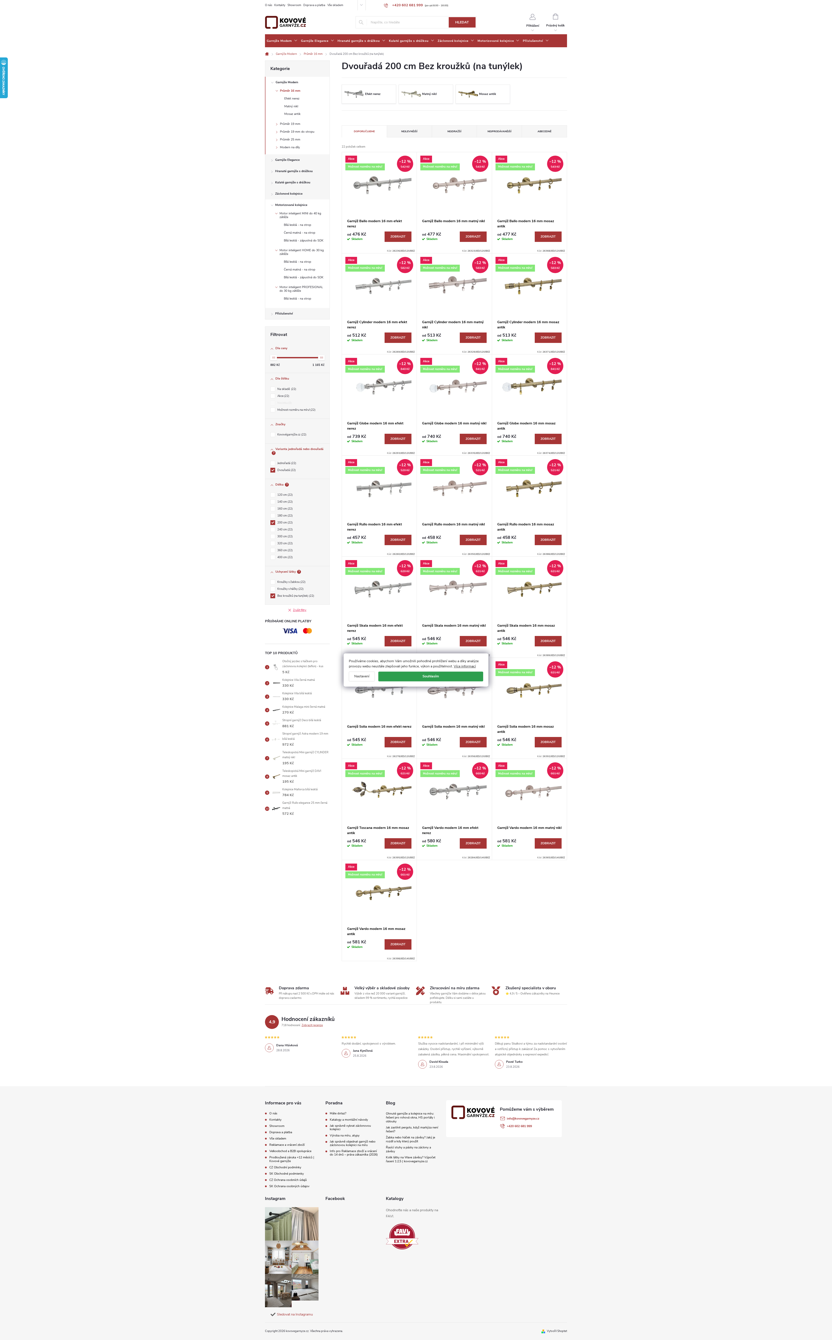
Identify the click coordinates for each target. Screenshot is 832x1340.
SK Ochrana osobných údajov (289, 1186)
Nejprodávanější (499, 131)
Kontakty (279, 5)
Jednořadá (286, 463)
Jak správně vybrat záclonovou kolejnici (350, 1127)
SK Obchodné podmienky (286, 1174)
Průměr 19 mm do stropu (297, 132)
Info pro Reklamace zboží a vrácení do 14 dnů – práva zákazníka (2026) (354, 1152)
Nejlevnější (409, 131)
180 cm (284, 516)
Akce (282, 396)
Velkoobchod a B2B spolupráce (290, 1151)
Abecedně (544, 131)
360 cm (284, 550)
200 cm (284, 523)
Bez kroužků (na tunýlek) (295, 596)
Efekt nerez (291, 98)
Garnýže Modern (287, 82)
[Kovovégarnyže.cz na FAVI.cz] (402, 1236)
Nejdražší (454, 131)
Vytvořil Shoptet (557, 1331)
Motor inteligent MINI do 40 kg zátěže (300, 215)
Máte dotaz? (338, 1113)
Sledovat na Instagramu (295, 1314)
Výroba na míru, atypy (344, 1135)
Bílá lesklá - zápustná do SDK (303, 240)
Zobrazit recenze (312, 1025)
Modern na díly (290, 147)
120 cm (284, 495)
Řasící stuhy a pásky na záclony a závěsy (408, 1149)
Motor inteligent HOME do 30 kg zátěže (302, 252)
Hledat (462, 22)
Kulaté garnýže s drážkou (292, 182)
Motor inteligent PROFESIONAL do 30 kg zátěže (301, 289)
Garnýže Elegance (287, 160)
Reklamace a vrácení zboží (287, 1145)
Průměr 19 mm (290, 124)
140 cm (284, 502)
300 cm (284, 536)
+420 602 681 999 (519, 1126)
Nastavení (361, 676)
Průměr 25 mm (290, 139)
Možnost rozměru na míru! (296, 410)
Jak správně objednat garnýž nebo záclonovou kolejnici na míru (352, 1143)
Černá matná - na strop (299, 233)
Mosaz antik (292, 114)
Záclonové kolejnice (288, 194)
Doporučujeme (364, 131)
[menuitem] (282, 41)
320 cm (284, 543)
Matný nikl (291, 106)
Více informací (465, 666)
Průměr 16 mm (290, 91)
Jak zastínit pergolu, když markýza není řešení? (412, 1129)
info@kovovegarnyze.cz (523, 1119)
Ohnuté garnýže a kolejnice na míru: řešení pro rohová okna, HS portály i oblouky (410, 1117)
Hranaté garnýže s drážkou (294, 171)
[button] (820, 1325)
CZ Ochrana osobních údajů (288, 1180)
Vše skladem (335, 5)
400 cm (284, 557)
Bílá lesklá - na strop (297, 225)
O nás (268, 5)
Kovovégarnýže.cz (291, 435)
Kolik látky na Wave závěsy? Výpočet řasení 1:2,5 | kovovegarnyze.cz (411, 1159)
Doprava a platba (314, 5)
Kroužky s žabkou (291, 582)
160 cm (284, 509)
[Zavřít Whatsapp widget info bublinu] (769, 1319)
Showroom (294, 5)
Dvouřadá (286, 470)
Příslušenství (284, 313)
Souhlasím (430, 676)
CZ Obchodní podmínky (285, 1167)
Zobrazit (398, 237)
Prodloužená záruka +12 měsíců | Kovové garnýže (291, 1159)
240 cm (284, 529)
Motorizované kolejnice (291, 205)
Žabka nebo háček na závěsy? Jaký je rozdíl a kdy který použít (410, 1139)
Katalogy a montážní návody (349, 1120)
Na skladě (286, 389)
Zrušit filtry (299, 610)
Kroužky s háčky (290, 589)
